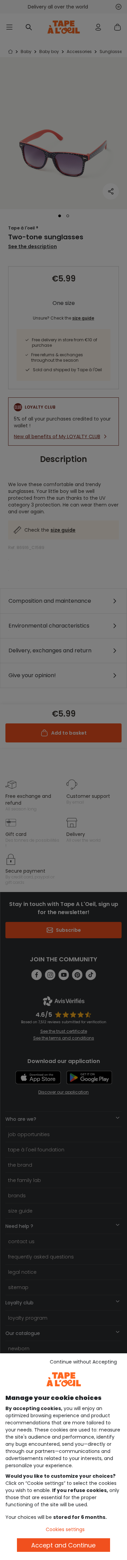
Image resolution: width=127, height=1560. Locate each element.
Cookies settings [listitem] (65, 1529)
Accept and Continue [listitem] (63, 1545)
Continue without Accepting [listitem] (83, 1361)
